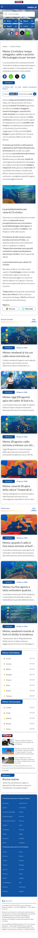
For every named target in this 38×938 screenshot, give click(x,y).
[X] (22, 33)
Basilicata (6, 838)
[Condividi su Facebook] (5, 78)
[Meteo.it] (32, 7)
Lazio (20, 825)
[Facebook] (12, 33)
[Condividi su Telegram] (23, 78)
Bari (20, 882)
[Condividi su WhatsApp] (11, 78)
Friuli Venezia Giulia (9, 821)
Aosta (21, 852)
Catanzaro (22, 887)
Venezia (21, 860)
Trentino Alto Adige (9, 812)
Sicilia (4, 843)
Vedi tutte (34, 509)
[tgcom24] (19, 2)
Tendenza (8, 538)
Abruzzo (21, 829)
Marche (21, 816)
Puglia (21, 834)
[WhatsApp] (27, 33)
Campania (6, 829)
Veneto (21, 812)
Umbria (5, 825)
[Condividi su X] (17, 78)
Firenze (21, 869)
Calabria (21, 838)
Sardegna (22, 843)
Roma (21, 874)
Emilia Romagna (8, 816)
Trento (5, 860)
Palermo (5, 891)
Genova (5, 856)
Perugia (5, 874)
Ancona (5, 869)
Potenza (5, 887)
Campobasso (7, 882)
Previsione (8, 82)
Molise (5, 834)
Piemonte (6, 803)
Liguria (5, 807)
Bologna (21, 865)
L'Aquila (21, 878)
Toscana (21, 821)
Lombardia (22, 807)
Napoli (5, 878)
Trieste (5, 865)
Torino (5, 852)
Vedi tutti (33, 320)
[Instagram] (17, 33)
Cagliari (21, 891)
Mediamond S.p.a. (18, 924)
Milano (21, 856)
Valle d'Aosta (23, 803)
